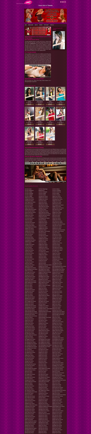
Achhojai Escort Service (29, 200)
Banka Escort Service (42, 321)
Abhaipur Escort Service (29, 197)
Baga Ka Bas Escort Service (57, 278)
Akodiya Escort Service (43, 216)
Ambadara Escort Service (56, 226)
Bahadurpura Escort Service (30, 289)
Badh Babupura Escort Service (30, 267)
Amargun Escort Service (43, 222)
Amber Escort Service (42, 229)
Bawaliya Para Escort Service (57, 378)
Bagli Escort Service (28, 285)
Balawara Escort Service (29, 302)
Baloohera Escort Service (43, 307)
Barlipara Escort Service (43, 358)
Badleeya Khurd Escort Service (58, 272)
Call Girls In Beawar (56, 189)
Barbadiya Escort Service (43, 336)
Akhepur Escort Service (56, 213)
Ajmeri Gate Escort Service (30, 210)
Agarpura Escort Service (43, 203)
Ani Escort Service (28, 243)
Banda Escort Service (29, 317)
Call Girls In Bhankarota (29, 190)
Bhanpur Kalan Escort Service (44, 421)
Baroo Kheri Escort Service (30, 365)
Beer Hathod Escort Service (57, 388)
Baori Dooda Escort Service (30, 329)
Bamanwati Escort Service (57, 310)
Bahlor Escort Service (56, 289)
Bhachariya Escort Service (43, 399)
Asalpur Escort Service (56, 253)
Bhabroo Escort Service (29, 399)
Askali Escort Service (42, 256)
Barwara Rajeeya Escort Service (44, 368)
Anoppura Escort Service (43, 244)
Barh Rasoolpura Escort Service (44, 346)
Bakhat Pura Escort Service (57, 296)
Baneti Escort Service (42, 318)
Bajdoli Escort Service (29, 295)
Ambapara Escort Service (43, 228)
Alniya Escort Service (29, 219)
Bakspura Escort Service (29, 299)
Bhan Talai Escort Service (57, 415)
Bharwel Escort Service (56, 428)
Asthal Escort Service (56, 257)
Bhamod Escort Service (29, 415)
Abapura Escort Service (56, 196)
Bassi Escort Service (28, 375)
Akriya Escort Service (56, 216)
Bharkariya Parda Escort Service (30, 428)
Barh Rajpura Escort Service (57, 345)
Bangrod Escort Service (29, 320)
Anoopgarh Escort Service (29, 244)
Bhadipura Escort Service (56, 400)
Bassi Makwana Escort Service (44, 377)
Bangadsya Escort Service (57, 318)
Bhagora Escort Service (56, 403)
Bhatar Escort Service (42, 431)
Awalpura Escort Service (29, 261)
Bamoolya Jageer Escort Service (58, 314)
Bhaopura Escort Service (29, 425)
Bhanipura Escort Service (29, 418)
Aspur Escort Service (28, 257)
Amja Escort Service (56, 232)
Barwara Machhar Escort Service (31, 368)
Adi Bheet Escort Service (56, 202)
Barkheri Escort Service (43, 355)
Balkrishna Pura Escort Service (30, 305)
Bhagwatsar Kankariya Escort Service (45, 406)
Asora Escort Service (56, 256)
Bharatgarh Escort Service (57, 425)
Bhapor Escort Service (43, 425)
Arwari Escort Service (42, 253)
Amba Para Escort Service (57, 225)
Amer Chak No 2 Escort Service (58, 231)
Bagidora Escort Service (56, 283)
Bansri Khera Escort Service (57, 324)
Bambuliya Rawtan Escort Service (58, 313)
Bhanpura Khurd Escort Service (30, 422)
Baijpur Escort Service (29, 292)
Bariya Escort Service (29, 353)
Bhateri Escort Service (56, 431)
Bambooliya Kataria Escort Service (45, 311)
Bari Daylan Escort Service (43, 349)
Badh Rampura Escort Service (44, 269)
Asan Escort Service (28, 254)
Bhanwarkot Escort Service (43, 423)
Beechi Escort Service (29, 384)
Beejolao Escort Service (56, 384)
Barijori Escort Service (56, 352)
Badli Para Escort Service (29, 273)
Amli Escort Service (28, 235)
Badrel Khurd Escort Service (30, 276)
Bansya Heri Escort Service (30, 327)
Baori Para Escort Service (29, 330)
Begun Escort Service (29, 394)
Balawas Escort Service (43, 302)
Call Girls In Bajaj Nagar (43, 189)
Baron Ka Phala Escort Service (57, 364)
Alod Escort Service (42, 219)
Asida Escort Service (56, 254)
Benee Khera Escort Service (30, 396)
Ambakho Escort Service (29, 228)
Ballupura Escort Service (56, 305)
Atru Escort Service (55, 260)
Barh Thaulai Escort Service (57, 346)
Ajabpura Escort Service (29, 207)
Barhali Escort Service (43, 348)
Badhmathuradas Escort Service (58, 270)
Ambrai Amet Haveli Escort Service (58, 229)
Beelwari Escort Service (29, 388)
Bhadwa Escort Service (43, 402)
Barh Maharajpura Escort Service (31, 343)
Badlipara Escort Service (43, 273)
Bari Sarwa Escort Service (57, 350)
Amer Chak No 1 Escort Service (44, 231)
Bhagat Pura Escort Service (57, 402)
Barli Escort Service (55, 356)
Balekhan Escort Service (29, 304)
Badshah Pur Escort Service (57, 276)
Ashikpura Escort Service (43, 254)
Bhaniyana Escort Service (43, 418)
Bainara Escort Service (43, 292)
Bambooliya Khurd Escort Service (58, 311)
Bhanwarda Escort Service (43, 422)
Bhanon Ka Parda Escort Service (30, 421)
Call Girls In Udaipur (28, 196)
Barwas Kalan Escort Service (57, 368)
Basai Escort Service (28, 371)
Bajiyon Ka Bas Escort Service (44, 295)
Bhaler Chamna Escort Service (57, 410)
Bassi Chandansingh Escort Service (58, 375)
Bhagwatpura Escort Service (30, 406)
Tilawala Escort (28, 149)
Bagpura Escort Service (56, 285)
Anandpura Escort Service (43, 238)
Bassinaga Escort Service (56, 377)
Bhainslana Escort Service (43, 407)
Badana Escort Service (29, 266)
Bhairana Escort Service (56, 407)
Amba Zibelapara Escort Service (30, 226)
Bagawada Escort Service (43, 279)
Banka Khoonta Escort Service (57, 321)
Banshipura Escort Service (57, 323)
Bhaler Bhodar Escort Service (44, 410)
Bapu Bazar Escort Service (43, 332)
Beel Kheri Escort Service (29, 386)
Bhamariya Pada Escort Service (44, 413)
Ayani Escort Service (42, 263)
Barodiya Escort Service (43, 362)
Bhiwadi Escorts (41, 190)
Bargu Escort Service (42, 337)
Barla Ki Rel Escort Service (30, 356)
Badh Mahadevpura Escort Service (31, 269)
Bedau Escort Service (56, 383)
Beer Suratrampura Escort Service (31, 391)
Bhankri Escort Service (29, 419)
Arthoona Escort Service (29, 253)
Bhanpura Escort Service (56, 421)
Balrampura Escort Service (29, 308)
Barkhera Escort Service (29, 355)
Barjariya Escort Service (43, 353)
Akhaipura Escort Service (56, 212)
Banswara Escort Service (56, 326)
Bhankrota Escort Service (43, 419)
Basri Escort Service (42, 372)
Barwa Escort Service (29, 367)
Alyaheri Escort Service (56, 219)
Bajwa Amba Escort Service (30, 296)
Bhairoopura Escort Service (30, 409)
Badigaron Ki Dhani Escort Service (45, 272)
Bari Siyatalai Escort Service (30, 352)
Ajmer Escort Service (42, 209)
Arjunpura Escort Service (29, 250)
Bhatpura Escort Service (56, 432)
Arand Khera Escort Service (57, 247)
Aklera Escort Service (56, 215)
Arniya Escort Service (29, 251)
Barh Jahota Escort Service (57, 342)
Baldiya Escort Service (56, 302)
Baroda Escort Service (56, 361)
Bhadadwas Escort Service (57, 399)
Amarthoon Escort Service (29, 225)
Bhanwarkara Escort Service (30, 423)
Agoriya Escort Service (29, 205)
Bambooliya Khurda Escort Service (31, 313)
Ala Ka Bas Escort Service (29, 218)
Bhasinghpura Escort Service (30, 429)
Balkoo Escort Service (56, 304)
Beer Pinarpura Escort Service (44, 390)
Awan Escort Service (42, 261)
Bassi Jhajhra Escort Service (30, 377)
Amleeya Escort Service (56, 234)
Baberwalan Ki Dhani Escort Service (45, 264)
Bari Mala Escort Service (29, 350)
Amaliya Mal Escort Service (30, 222)
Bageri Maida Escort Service (57, 282)
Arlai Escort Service (42, 250)
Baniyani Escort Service (56, 320)
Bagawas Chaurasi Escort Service (45, 280)
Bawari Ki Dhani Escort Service (30, 381)
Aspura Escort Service (42, 257)
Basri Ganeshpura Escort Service (58, 372)
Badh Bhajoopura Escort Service (44, 267)
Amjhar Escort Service (29, 234)
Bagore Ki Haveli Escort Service (44, 285)
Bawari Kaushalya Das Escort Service (59, 380)
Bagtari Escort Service (43, 288)
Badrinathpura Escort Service (44, 276)
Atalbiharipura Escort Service (57, 259)
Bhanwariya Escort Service (57, 422)
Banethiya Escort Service (29, 318)
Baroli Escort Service (42, 364)
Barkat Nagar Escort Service (57, 353)
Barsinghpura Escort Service (57, 365)
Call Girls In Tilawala (56, 194)
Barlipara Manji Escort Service (57, 358)
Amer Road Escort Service (29, 232)
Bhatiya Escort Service (43, 432)
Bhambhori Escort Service (57, 413)
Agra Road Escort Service (43, 205)
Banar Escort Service (56, 315)
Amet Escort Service (42, 232)
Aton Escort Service (28, 260)
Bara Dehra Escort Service (29, 333)
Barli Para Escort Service (29, 358)
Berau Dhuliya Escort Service (57, 396)
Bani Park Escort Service (43, 320)
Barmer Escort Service (43, 359)
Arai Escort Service (28, 247)
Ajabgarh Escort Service (56, 206)
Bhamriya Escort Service (43, 415)
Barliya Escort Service (29, 359)
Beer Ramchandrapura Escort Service (59, 390)
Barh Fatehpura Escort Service (44, 342)
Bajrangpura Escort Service (57, 295)
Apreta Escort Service (56, 245)
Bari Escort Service (28, 349)
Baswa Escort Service (29, 378)
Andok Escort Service (56, 241)
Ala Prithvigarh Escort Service (44, 218)
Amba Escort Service (42, 225)
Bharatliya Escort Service (29, 426)
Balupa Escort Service (56, 308)
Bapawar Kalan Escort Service (44, 330)
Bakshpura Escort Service (56, 298)
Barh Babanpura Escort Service (57, 337)
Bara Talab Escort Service (43, 333)
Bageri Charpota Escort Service (30, 282)
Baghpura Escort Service (43, 283)
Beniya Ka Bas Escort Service (44, 396)
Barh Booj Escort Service (29, 340)
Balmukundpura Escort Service (30, 307)
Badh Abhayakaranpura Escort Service (59, 266)
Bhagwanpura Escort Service (57, 404)
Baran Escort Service (56, 334)
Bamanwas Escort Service (43, 310)
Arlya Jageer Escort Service (57, 250)
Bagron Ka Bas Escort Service (57, 286)
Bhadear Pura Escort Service (30, 400)
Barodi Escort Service (29, 362)
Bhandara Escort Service (43, 416)
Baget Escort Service (28, 283)
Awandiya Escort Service (56, 261)
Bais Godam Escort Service (57, 292)
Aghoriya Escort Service (56, 203)
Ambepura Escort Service (29, 229)
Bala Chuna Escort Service (57, 299)
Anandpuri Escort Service (56, 238)
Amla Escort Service (42, 234)
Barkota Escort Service (56, 355)
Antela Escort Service (29, 245)
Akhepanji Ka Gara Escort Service (45, 213)
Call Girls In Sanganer (29, 194)
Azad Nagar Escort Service (57, 263)
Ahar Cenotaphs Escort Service (57, 205)
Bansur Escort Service (42, 326)
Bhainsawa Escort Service (29, 407)
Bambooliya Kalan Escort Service (31, 311)
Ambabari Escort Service (43, 226)
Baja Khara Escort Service (43, 294)
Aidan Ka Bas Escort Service (44, 206)
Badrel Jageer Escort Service (57, 275)
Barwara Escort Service (43, 367)
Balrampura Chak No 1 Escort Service (45, 308)
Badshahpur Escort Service (30, 278)
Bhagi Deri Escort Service (43, 403)
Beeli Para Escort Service (43, 386)
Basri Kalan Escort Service (43, 374)
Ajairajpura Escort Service (43, 207)
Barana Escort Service (29, 336)
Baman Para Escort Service (30, 310)
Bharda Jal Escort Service (57, 426)
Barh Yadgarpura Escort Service (30, 348)
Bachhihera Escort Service (57, 264)
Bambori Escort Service (43, 313)
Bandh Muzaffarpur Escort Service (45, 317)
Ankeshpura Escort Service (57, 243)
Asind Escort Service (28, 256)
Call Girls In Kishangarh (43, 191)
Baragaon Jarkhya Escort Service (31, 334)
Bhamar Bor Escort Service (57, 412)
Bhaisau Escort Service (56, 409)
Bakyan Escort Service (43, 299)
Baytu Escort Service (42, 383)
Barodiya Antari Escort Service (57, 362)
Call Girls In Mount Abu (56, 191)
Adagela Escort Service (56, 200)
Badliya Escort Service (56, 273)
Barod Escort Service (42, 361)
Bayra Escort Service (28, 383)
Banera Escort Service (56, 317)
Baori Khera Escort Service (43, 329)
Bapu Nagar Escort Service (57, 332)
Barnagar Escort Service (29, 361)
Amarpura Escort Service (29, 224)
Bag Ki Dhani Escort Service (44, 278)
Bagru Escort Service (28, 288)
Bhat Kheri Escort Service (43, 429)
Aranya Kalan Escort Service (44, 248)
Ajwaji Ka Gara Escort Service (30, 212)
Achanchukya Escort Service (57, 199)
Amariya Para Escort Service (57, 222)
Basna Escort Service (56, 371)
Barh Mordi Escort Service (57, 343)
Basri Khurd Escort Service (57, 374)
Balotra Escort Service (56, 307)
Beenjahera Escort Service (43, 388)
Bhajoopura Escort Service (29, 410)
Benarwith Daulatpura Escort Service (59, 394)
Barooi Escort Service (42, 365)
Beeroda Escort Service (29, 393)
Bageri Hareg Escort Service (44, 282)
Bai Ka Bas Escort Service (43, 291)
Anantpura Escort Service (43, 240)
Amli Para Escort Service (56, 235)
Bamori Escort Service (43, 315)
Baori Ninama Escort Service (57, 329)
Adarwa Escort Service (43, 202)
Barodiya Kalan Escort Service (30, 364)
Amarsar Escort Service (43, 224)
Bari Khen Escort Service (56, 349)
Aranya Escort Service (29, 248)
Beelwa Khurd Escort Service (57, 387)
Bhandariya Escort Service (57, 416)
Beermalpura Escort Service (57, 391)
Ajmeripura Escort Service (43, 210)
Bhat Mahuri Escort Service (57, 429)
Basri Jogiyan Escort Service (30, 374)
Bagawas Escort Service (56, 279)
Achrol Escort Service (42, 200)
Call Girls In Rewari (55, 193)
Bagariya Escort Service (29, 279)
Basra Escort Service (28, 372)
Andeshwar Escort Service (29, 241)
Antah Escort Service (56, 244)
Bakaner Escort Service (43, 296)
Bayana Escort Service (56, 381)
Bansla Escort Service (29, 324)
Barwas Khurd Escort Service (30, 369)
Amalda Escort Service (43, 221)
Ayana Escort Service (28, 263)
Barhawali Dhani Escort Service (58, 348)
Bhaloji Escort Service (43, 412)
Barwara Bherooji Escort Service (58, 367)
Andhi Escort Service (42, 241)
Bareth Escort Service (56, 336)
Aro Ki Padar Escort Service (44, 251)
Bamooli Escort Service (43, 314)
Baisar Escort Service (29, 294)
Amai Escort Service (28, 221)
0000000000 (45, 7)
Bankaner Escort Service (29, 323)
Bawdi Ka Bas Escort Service (44, 381)
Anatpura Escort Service (56, 240)
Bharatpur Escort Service (43, 426)
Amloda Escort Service (29, 237)
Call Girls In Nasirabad (29, 193)
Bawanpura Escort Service (29, 380)
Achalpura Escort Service (43, 199)
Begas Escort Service (56, 393)
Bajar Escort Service (56, 294)
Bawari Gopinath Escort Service (44, 380)
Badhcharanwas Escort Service (44, 270)
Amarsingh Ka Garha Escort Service (58, 224)
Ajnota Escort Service (56, 210)
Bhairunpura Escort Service (43, 409)
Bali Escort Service (42, 304)
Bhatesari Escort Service (29, 432)
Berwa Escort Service (56, 397)
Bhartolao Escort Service (43, 428)
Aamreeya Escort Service (43, 196)
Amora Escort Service (42, 237)
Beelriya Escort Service (43, 387)
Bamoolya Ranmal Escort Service (31, 315)
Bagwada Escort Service (56, 288)
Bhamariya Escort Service (29, 413)
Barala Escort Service (42, 334)
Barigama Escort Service (43, 352)
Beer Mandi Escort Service (29, 390)
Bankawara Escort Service (43, 323)
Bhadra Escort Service (29, 402)
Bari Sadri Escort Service (43, 350)
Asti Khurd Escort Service (43, 259)
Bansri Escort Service (42, 324)
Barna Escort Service (56, 359)
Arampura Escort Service (43, 247)
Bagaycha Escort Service (56, 280)
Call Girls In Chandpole (56, 190)
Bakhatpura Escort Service (29, 298)
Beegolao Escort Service (43, 384)
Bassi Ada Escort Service (43, 375)
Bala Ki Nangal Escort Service (30, 301)
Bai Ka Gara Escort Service (57, 291)
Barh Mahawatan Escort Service (44, 343)
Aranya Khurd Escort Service (57, 248)
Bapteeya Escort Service (29, 332)
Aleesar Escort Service (56, 218)
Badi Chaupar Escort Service (30, 272)
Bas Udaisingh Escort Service (57, 369)
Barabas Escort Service (56, 333)
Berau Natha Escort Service (30, 397)
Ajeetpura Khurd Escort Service (30, 209)
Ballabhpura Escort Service (43, 305)
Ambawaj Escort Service (56, 228)
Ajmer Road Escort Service (57, 209)
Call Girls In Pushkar (42, 193)
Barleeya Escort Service (43, 356)
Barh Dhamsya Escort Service (30, 342)
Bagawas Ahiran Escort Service (30, 280)
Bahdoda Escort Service (43, 289)
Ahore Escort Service (28, 206)
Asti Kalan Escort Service (29, 259)
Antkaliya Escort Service (43, 245)
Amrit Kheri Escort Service (57, 237)
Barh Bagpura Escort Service (30, 339)
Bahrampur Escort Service (29, 291)
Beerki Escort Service (42, 391)
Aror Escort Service (55, 251)
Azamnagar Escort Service (29, 264)
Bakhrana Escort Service (43, 298)
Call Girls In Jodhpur (28, 191)
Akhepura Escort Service (29, 215)
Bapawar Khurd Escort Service (57, 330)
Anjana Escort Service (42, 243)
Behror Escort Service (42, 394)
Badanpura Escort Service (43, 266)
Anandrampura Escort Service (30, 240)
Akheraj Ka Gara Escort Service (44, 215)
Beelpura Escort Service (56, 386)
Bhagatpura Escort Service (29, 403)
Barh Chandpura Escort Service (44, 340)
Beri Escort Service (42, 397)
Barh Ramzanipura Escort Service (31, 346)
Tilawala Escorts (33, 43)
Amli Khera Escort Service (43, 235)
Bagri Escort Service (42, 286)
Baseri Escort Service (42, 371)
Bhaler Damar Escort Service (30, 412)
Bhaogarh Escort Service (56, 423)
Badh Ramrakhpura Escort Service (58, 269)
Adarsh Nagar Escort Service (30, 202)
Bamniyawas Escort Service (30, 314)
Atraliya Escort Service (43, 260)
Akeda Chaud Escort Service (44, 212)
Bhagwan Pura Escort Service (44, 404)
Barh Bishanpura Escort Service (58, 339)
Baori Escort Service (42, 327)
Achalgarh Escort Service (29, 199)
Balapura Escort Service (56, 301)
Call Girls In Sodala (42, 194)
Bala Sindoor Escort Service (44, 301)
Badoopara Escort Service (43, 275)
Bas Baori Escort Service (43, 369)
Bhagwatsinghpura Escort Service (58, 406)
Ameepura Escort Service (29, 231)
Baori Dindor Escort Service (57, 327)
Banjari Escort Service (29, 321)
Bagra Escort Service (28, 286)
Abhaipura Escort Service (43, 197)
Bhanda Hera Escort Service (30, 416)
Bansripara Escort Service (29, 326)
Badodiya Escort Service (29, 275)
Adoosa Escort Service (29, 203)
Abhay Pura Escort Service (57, 197)
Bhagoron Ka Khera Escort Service (31, 404)
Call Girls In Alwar (28, 189)
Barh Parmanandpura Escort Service (45, 345)
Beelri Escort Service (28, 387)
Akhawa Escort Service (29, 213)
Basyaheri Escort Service (43, 378)
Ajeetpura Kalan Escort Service (58, 207)
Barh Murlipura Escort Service (30, 345)
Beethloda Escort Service (43, 393)
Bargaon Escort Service (29, 337)
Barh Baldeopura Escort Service (44, 339)
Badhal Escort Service (29, 270)
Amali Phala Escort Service (57, 221)
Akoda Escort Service (29, 216)
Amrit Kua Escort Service (29, 238)
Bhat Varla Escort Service (29, 431)
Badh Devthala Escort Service (57, 267)
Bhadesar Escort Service (43, 400)
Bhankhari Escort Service (56, 418)
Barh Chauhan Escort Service (57, 340)
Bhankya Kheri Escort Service (57, 419)
